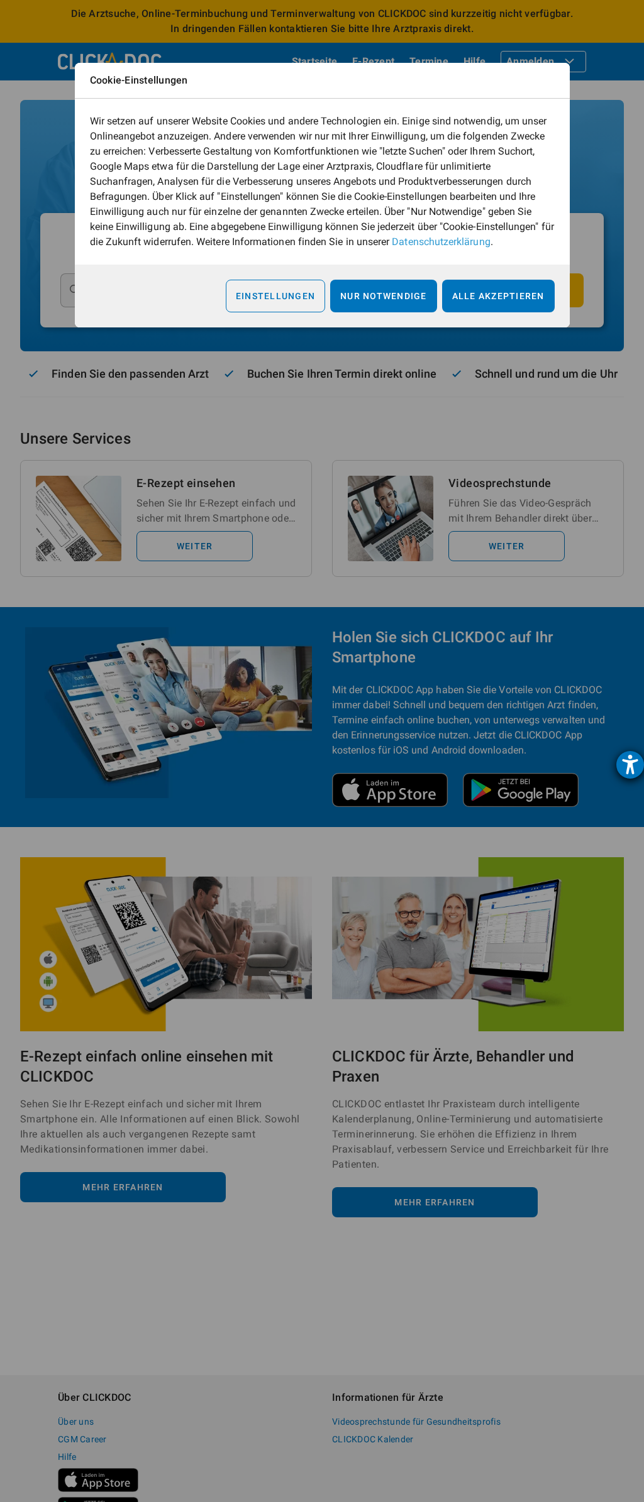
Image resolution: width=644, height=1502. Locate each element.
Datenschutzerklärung (441, 242)
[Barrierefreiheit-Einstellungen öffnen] (630, 765)
